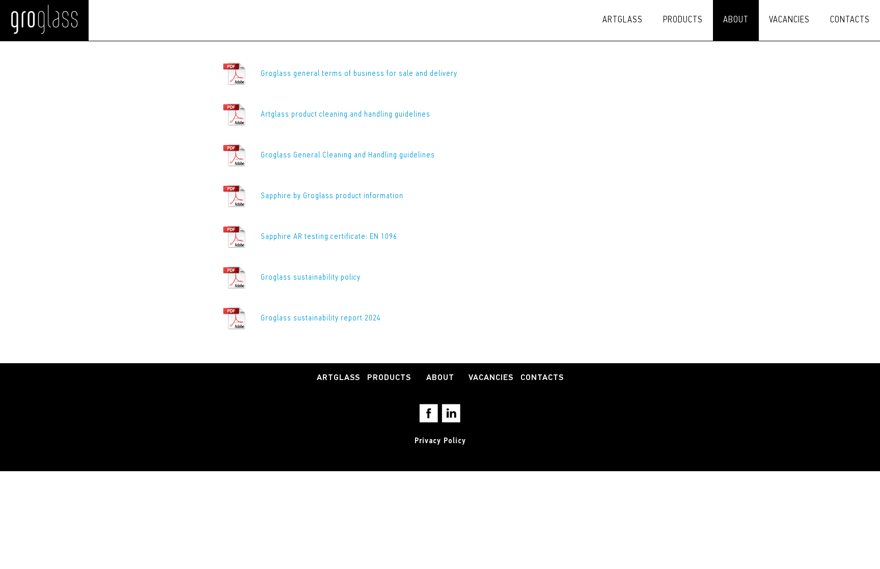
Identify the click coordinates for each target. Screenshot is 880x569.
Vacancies (789, 20)
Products (683, 20)
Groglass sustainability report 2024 (321, 318)
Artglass (622, 20)
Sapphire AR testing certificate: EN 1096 (329, 237)
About (736, 20)
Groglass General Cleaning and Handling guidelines (348, 155)
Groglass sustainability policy (312, 278)
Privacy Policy (440, 441)
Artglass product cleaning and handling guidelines (345, 115)
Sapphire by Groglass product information (333, 196)
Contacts (850, 20)
